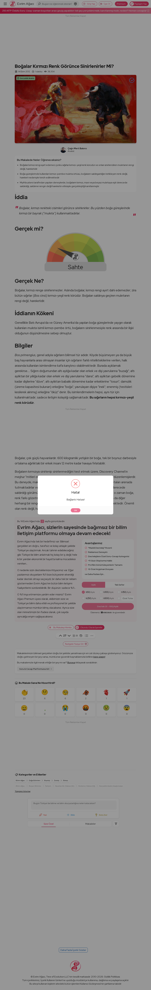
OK (75, 510)
